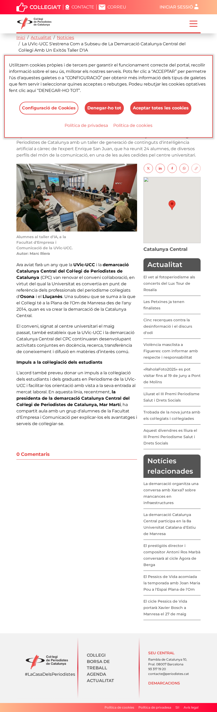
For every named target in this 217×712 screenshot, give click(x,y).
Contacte (82, 7)
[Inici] (36, 23)
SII (177, 707)
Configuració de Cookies (49, 107)
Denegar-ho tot (104, 107)
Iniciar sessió (176, 7)
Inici (20, 37)
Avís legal (191, 707)
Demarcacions (164, 683)
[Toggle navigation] (193, 23)
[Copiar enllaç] (196, 168)
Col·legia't (45, 7)
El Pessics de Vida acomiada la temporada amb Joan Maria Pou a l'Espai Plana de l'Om (171, 583)
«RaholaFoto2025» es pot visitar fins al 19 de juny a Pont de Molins (172, 375)
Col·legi (96, 655)
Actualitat (41, 37)
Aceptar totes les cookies (161, 107)
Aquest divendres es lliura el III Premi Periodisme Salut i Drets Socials (170, 437)
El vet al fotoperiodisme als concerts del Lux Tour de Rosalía (169, 283)
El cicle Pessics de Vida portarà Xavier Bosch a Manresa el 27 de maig (165, 607)
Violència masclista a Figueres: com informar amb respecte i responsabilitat (170, 351)
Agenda (96, 674)
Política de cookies (132, 125)
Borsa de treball (98, 664)
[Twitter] (148, 168)
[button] (172, 205)
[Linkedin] (160, 168)
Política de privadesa (86, 125)
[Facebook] (172, 168)
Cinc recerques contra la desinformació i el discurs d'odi (167, 326)
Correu (116, 7)
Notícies (65, 37)
